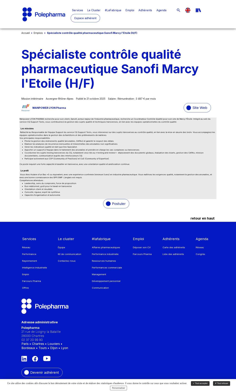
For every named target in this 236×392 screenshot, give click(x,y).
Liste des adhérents (173, 254)
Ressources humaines (104, 260)
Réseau (26, 247)
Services (77, 10)
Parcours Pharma (31, 281)
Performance (29, 254)
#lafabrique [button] (101, 239)
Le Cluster (94, 10)
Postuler (119, 204)
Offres (25, 287)
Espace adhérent (85, 18)
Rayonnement (29, 260)
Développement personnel (106, 281)
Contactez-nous (66, 260)
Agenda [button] (202, 239)
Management (99, 274)
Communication (100, 287)
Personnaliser (118, 388)
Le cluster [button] (66, 239)
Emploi (129, 10)
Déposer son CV (142, 247)
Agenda (161, 10)
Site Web (199, 108)
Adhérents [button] (171, 239)
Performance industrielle (105, 254)
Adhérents (145, 10)
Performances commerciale (107, 267)
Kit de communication (69, 254)
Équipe (61, 247)
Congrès (200, 254)
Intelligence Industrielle (34, 267)
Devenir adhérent (44, 372)
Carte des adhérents (174, 247)
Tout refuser (222, 383)
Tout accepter (201, 383)
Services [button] (29, 239)
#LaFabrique (113, 10)
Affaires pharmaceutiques (106, 247)
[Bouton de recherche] (178, 10)
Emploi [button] (138, 239)
